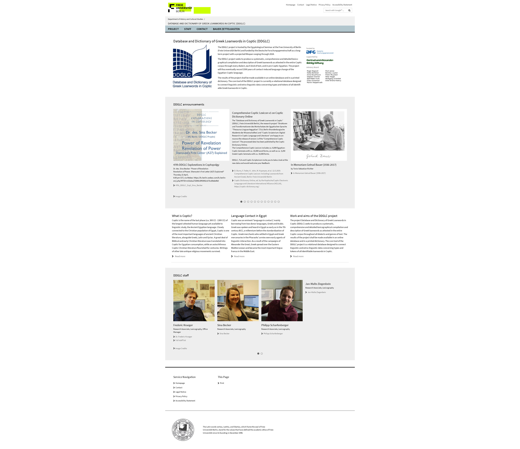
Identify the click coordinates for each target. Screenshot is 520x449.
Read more (180, 256)
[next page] (348, 153)
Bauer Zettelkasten (226, 29)
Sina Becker (224, 333)
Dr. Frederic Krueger (184, 336)
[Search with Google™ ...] (349, 10)
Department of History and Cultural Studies (186, 19)
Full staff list (181, 340)
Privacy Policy (324, 4)
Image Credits (181, 196)
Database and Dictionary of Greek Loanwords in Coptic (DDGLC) (206, 23)
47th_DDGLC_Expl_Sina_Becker (189, 185)
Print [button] (222, 383)
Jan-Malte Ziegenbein (317, 292)
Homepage (290, 4)
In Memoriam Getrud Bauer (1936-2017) (309, 173)
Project (173, 29)
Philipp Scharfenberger (273, 333)
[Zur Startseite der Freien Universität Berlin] (188, 8)
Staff (187, 29)
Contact (300, 4)
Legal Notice (311, 4)
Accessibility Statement (342, 4)
